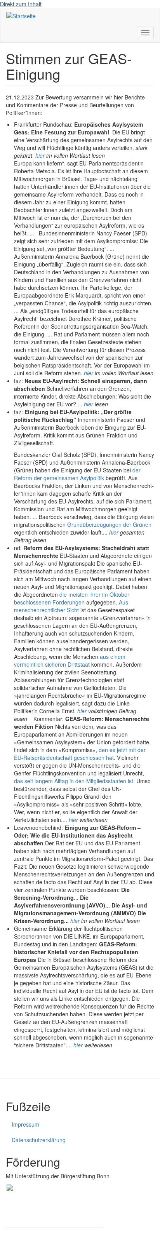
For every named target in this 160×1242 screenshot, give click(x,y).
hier (40, 155)
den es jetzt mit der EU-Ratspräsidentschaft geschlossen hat (80, 753)
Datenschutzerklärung (39, 1140)
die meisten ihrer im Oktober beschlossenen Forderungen (71, 598)
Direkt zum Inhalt (21, 4)
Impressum (25, 1124)
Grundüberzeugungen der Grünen (109, 524)
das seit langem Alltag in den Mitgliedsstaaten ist (73, 781)
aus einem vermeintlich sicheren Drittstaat (69, 660)
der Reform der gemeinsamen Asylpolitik (77, 474)
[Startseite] (21, 15)
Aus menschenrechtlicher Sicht (71, 606)
